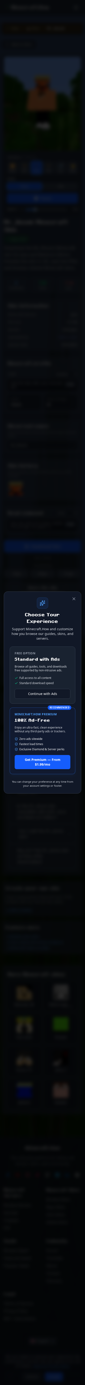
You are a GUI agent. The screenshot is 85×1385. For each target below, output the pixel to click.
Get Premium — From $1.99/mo (42, 762)
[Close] (74, 598)
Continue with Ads (42, 693)
